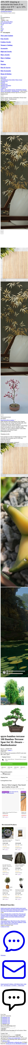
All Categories (14, 923)
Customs (20, 915)
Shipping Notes (4, 777)
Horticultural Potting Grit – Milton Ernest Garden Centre (8, 841)
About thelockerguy (5, 921)
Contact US (3, 926)
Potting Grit (17, 840)
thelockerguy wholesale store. (15, 1042)
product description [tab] (5, 441)
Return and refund (9, 916)
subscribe (3, 1029)
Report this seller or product (7, 420)
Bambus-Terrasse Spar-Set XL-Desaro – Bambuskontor (10, 813)
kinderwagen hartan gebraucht (8, 908)
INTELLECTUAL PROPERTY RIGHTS (16, 1043)
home (2, 89)
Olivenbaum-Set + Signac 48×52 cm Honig (7, 890)
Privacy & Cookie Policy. (14, 1038)
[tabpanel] (14, 588)
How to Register (5, 914)
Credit (6, 915)
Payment (11, 915)
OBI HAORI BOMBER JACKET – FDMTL (19, 865)
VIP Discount (7, 923)
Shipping (15, 915)
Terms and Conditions (16, 922)
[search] (1, 16)
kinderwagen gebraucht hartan (13, 909)
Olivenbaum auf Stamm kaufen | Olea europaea (19, 890)
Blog (12, 921)
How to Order (12, 914)
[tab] (14, 442)
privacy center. (6, 1040)
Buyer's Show (16, 921)
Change (24, 757)
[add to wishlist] (1, 774)
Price (17, 914)
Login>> (6, 817)
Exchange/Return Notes (6, 780)
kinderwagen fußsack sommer (16, 911)
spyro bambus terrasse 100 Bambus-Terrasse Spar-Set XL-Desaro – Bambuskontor (13, 90)
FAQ (8, 926)
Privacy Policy (7, 922)
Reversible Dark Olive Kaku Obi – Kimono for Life (7, 865)
